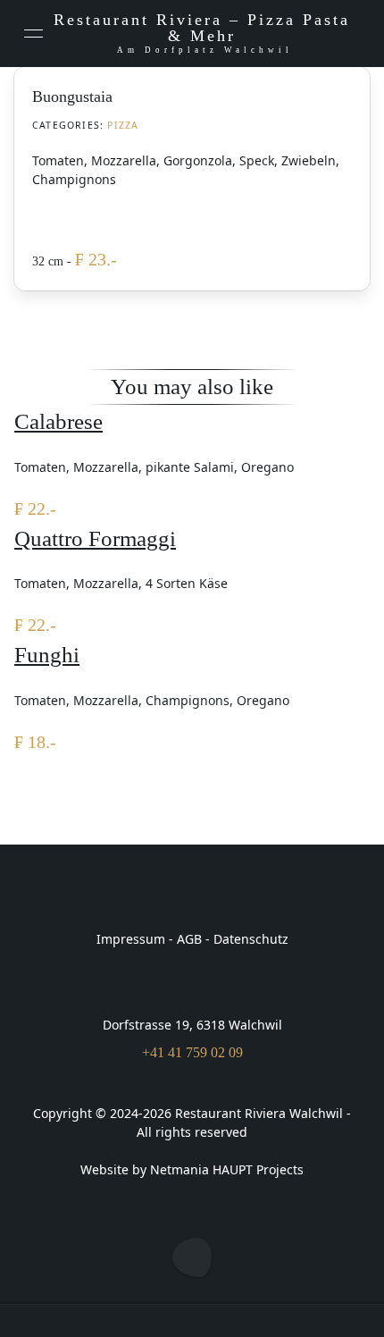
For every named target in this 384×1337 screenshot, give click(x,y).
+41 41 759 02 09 (192, 1052)
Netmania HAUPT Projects (227, 1169)
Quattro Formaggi (95, 538)
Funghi (46, 655)
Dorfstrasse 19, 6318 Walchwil (192, 1024)
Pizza (122, 125)
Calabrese (58, 421)
